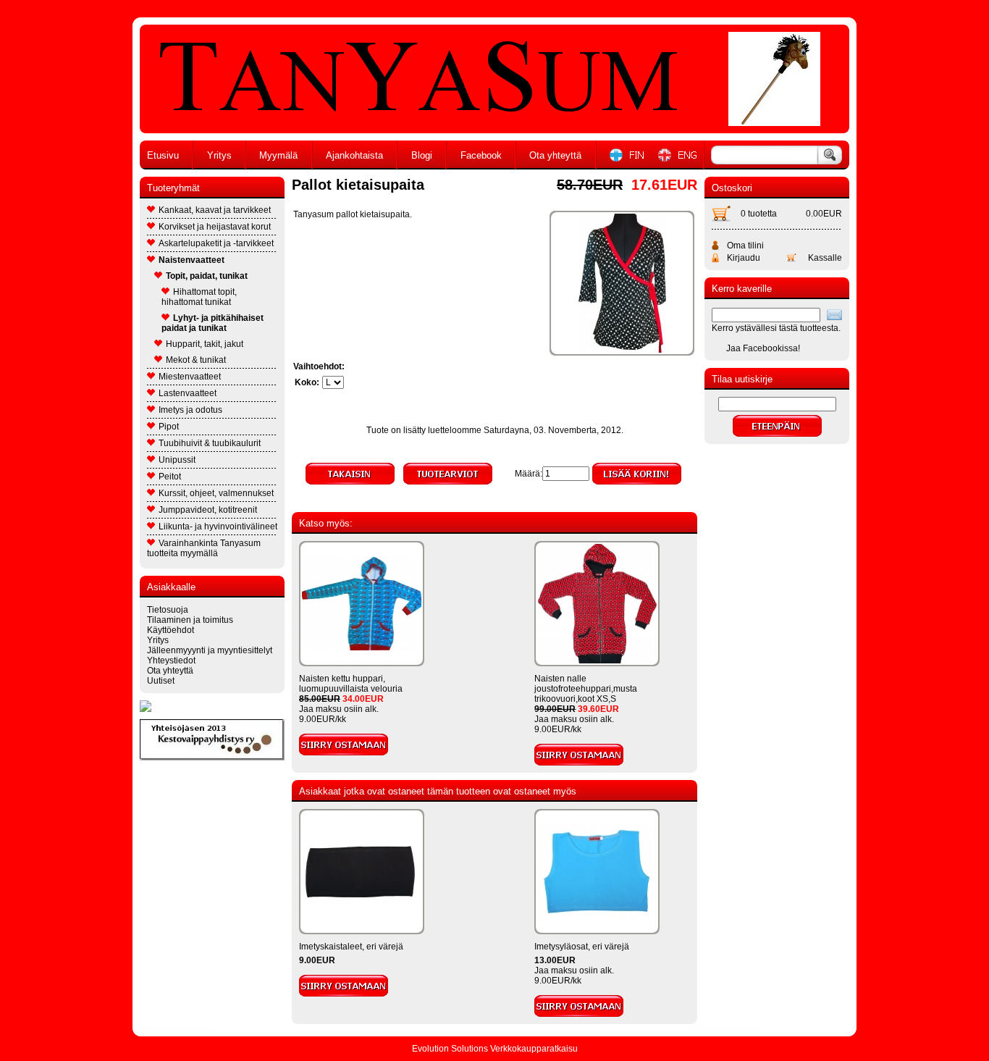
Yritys (219, 155)
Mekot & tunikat (196, 360)
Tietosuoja (167, 610)
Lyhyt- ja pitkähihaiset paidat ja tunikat (212, 323)
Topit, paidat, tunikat (207, 276)
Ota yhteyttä (555, 155)
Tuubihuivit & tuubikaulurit (210, 443)
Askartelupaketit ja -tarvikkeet (216, 243)
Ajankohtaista (354, 155)
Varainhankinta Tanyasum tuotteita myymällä (204, 548)
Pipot (169, 427)
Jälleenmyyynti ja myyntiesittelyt (209, 650)
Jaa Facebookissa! (763, 348)
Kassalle (825, 258)
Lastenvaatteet (187, 393)
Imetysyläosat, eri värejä (581, 947)
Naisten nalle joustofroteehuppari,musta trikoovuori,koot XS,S (585, 689)
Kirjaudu (743, 258)
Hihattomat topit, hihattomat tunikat (199, 297)
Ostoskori (732, 188)
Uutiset (160, 681)
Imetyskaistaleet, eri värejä (351, 947)
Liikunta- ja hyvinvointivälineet (218, 526)
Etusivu (163, 155)
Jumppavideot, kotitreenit (208, 510)
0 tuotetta (759, 214)
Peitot (170, 476)
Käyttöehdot (170, 630)
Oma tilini (745, 245)
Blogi (421, 155)
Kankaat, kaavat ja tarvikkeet (215, 210)
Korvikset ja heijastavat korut (215, 227)
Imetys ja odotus (190, 410)
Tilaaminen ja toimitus (190, 620)
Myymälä (278, 155)
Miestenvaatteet (190, 377)
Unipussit (177, 460)
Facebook (481, 155)
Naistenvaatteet (191, 260)
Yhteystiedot (171, 660)
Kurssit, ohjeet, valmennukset (216, 493)
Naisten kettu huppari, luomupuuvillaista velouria (351, 684)
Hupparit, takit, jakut (204, 344)
